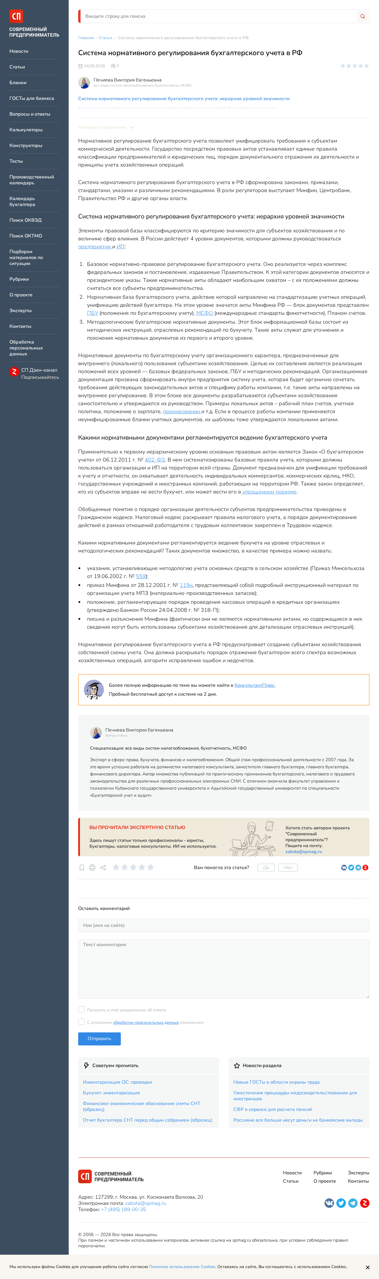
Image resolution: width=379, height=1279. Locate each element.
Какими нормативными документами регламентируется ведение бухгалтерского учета (177, 108)
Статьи (17, 67)
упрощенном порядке (268, 491)
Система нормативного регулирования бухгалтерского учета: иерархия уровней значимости (184, 98)
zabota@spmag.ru (303, 852)
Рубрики (19, 279)
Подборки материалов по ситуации (26, 258)
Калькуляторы (26, 130)
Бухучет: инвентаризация (111, 1093)
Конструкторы (25, 146)
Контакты (20, 326)
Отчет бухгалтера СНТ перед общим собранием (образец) (147, 1120)
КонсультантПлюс (254, 685)
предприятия (95, 246)
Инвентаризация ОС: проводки (117, 1082)
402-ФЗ (155, 459)
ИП (121, 246)
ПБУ (92, 313)
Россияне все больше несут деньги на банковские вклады (298, 1120)
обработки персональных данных (146, 1022)
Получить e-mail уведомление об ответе (126, 1010)
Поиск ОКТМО (25, 236)
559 (141, 576)
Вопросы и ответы (29, 114)
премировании (182, 411)
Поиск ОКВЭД (25, 220)
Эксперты (20, 311)
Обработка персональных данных (26, 348)
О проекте (21, 295)
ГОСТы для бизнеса (31, 98)
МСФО (205, 313)
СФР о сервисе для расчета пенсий (272, 1109)
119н (186, 585)
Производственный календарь (31, 180)
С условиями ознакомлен (145, 1022)
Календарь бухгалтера (22, 202)
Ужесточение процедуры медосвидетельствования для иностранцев (295, 1096)
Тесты (16, 161)
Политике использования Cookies (182, 1267)
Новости (18, 51)
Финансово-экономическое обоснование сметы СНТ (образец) (141, 1106)
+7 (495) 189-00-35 (123, 1209)
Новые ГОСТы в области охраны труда (276, 1082)
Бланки (17, 83)
